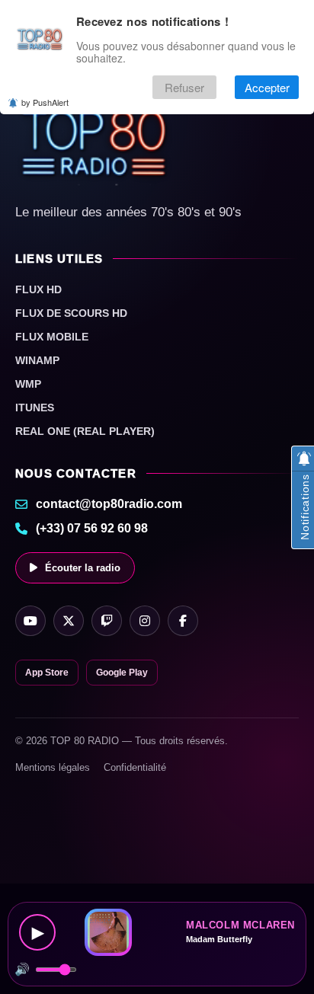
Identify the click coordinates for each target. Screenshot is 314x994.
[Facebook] (183, 621)
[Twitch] (106, 621)
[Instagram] (145, 621)
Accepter (267, 87)
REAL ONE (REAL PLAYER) (85, 431)
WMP (28, 384)
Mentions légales (52, 767)
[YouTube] (30, 621)
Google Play (122, 672)
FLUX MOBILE (51, 337)
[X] (68, 621)
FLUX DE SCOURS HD (71, 313)
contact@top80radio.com (109, 503)
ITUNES (34, 407)
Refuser (184, 87)
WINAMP (37, 360)
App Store (47, 672)
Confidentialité (135, 767)
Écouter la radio (82, 568)
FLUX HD (38, 289)
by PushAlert (45, 102)
